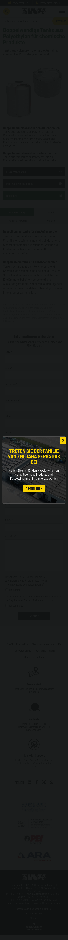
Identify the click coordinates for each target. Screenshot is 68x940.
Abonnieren (34, 488)
